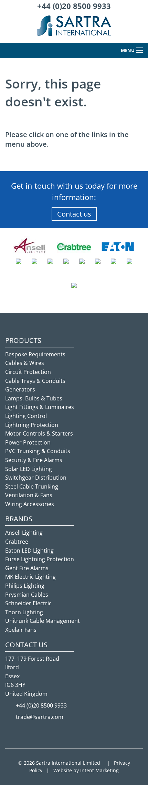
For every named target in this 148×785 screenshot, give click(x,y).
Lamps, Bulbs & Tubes (33, 398)
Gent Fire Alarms (27, 568)
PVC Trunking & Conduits (37, 451)
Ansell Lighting (24, 532)
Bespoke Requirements (35, 354)
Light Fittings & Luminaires (39, 407)
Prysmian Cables (26, 594)
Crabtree (16, 541)
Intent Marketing (99, 770)
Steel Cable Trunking (31, 486)
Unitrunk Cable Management (42, 621)
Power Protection (28, 442)
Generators (20, 389)
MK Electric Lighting (30, 576)
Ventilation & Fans (28, 495)
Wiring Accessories (29, 504)
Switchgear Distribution (35, 477)
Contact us (74, 214)
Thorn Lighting (24, 612)
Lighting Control (26, 416)
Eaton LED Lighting (29, 550)
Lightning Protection (31, 425)
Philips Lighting (24, 585)
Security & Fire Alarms (33, 460)
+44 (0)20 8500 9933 (74, 6)
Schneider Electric (28, 603)
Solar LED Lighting (28, 469)
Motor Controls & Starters (39, 433)
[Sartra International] (74, 28)
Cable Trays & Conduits (35, 381)
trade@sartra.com (39, 717)
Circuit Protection (28, 372)
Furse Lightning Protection (39, 559)
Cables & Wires (24, 363)
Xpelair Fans (20, 630)
